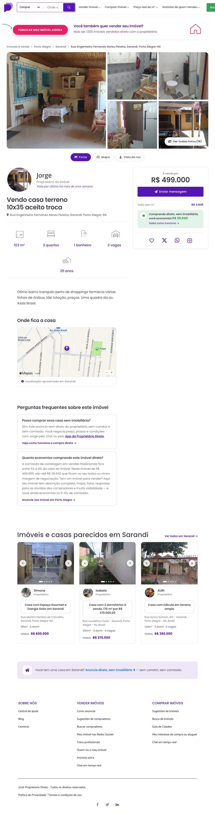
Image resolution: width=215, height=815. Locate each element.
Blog (21, 719)
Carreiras (23, 727)
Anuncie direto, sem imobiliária (109, 670)
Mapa (105, 157)
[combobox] (53, 7)
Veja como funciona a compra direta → (49, 443)
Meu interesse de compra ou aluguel (174, 734)
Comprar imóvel (115, 7)
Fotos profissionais (88, 742)
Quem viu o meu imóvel (91, 750)
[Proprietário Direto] (9, 7)
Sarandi (60, 47)
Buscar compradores (89, 727)
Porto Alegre (42, 47)
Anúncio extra (85, 758)
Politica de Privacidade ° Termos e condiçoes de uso (50, 795)
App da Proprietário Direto (84, 436)
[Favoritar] (151, 240)
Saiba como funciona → (164, 223)
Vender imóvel (88, 7)
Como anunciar (86, 711)
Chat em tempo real (89, 765)
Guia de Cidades (162, 727)
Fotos (83, 157)
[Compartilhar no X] (164, 240)
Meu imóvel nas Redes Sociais (95, 734)
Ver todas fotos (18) (187, 141)
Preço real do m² (144, 7)
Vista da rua (132, 157)
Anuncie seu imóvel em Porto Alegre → (48, 500)
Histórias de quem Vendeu (179, 7)
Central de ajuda (28, 711)
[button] (56, 100)
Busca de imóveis (163, 719)
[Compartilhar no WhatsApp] (177, 240)
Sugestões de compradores (93, 719)
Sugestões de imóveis (165, 711)
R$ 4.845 (197, 205)
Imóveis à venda (18, 47)
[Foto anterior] (23, 563)
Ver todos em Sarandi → (181, 536)
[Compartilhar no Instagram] (189, 240)
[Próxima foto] (68, 563)
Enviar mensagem (172, 191)
